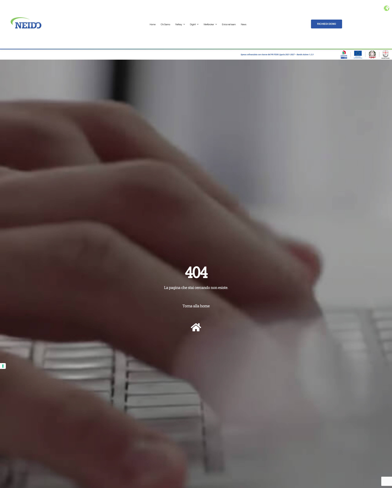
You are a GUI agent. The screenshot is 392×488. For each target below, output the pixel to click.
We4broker (209, 24)
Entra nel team (229, 24)
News (243, 24)
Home (152, 24)
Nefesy (178, 24)
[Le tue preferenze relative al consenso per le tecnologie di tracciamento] (3, 366)
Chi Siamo (165, 24)
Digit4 (193, 24)
